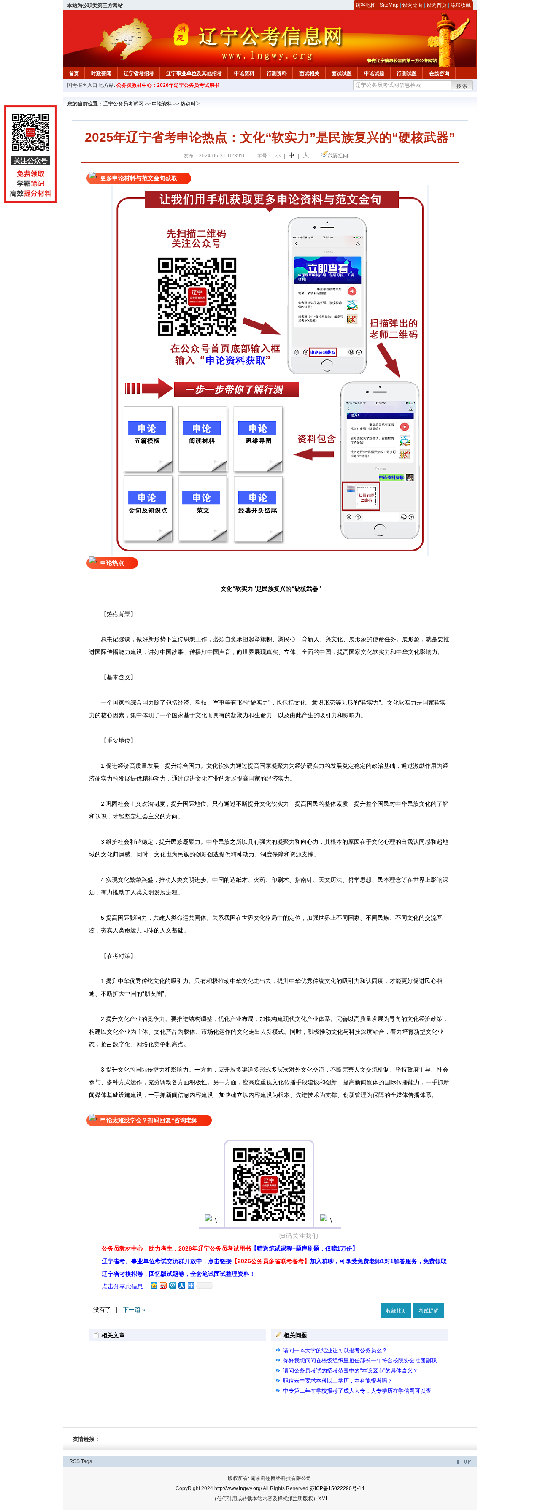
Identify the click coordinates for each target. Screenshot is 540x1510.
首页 (74, 73)
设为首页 (437, 5)
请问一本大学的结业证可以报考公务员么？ (335, 1350)
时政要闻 (101, 73)
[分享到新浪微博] (162, 1285)
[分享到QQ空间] (153, 1285)
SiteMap (389, 5)
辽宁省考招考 (139, 73)
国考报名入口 (82, 85)
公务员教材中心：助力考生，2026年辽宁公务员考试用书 (230, 1248)
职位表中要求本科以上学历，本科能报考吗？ (338, 1381)
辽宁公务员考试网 (123, 104)
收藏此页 (396, 1311)
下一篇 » (134, 1309)
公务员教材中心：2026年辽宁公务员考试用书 (167, 85)
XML (323, 1499)
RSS (74, 1461)
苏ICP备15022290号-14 (337, 1488)
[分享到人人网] (181, 1285)
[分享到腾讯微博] (172, 1285)
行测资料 (277, 73)
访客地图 (366, 5)
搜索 (462, 86)
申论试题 (374, 73)
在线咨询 (439, 73)
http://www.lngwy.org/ (238, 1488)
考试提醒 (428, 1311)
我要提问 (338, 156)
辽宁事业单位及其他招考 (194, 73)
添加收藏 (461, 5)
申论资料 (244, 73)
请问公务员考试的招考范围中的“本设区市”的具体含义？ (350, 1370)
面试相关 (309, 73)
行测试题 (407, 73)
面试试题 (342, 73)
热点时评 (191, 104)
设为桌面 (412, 5)
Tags (86, 1461)
